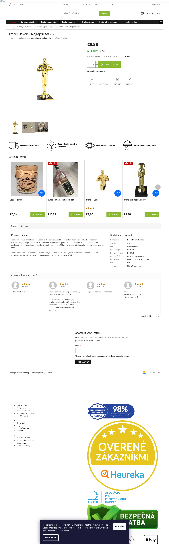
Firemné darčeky (23, 445)
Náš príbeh (21, 423)
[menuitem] (12, 22)
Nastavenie (50, 537)
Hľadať (104, 13)
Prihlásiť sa (83, 362)
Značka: (60, 38)
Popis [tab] (13, 226)
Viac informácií (62, 530)
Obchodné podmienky (25, 440)
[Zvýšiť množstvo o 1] (96, 62)
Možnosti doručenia (122, 56)
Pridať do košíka (111, 64)
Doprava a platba (68, 5)
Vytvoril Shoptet (154, 372)
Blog (18, 425)
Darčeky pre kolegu (135, 240)
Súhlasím (119, 526)
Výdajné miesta (23, 428)
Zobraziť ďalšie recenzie (149, 316)
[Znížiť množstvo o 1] (96, 65)
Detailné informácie (95, 71)
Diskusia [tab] (24, 226)
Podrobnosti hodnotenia (41, 38)
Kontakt (98, 5)
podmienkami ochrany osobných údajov (114, 356)
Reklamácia (85, 5)
